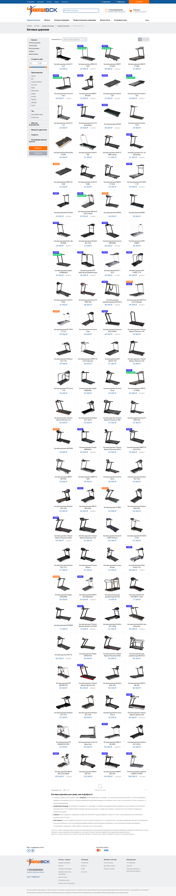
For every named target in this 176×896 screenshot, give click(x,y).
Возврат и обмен (109, 869)
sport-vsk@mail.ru (33, 877)
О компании (30, 2)
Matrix (33, 88)
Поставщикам (130, 862)
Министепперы (33, 54)
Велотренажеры (34, 48)
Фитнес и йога (105, 20)
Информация (131, 860)
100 (64, 790)
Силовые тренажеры (61, 20)
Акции (56, 2)
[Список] (143, 39)
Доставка (40, 2)
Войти (140, 1)
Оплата (49, 2)
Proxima (33, 96)
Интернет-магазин (110, 860)
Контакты (65, 2)
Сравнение (106, 2)
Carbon (33, 76)
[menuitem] (33, 20)
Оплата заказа (108, 862)
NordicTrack (34, 90)
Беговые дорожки (34, 43)
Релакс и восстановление (66, 883)
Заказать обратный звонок (116, 12)
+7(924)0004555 (115, 10)
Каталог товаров (64, 860)
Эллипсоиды (33, 45)
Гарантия (129, 866)
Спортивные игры (120, 20)
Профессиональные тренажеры (84, 20)
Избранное (121, 2)
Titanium (33, 99)
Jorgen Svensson (36, 82)
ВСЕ (68, 790)
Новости (84, 866)
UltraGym (34, 102)
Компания (84, 860)
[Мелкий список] (147, 39)
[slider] (30, 67)
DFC (32, 79)
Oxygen (33, 93)
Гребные (31, 51)
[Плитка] (140, 39)
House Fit (34, 85)
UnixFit (33, 105)
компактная (35, 117)
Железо (47, 20)
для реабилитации (37, 114)
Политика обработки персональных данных (133, 870)
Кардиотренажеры (33, 20)
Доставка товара (109, 866)
